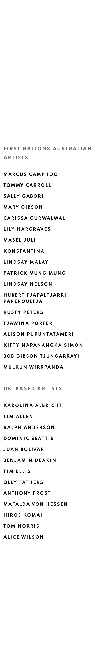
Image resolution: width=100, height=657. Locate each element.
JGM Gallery (43, 14)
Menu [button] (93, 13)
